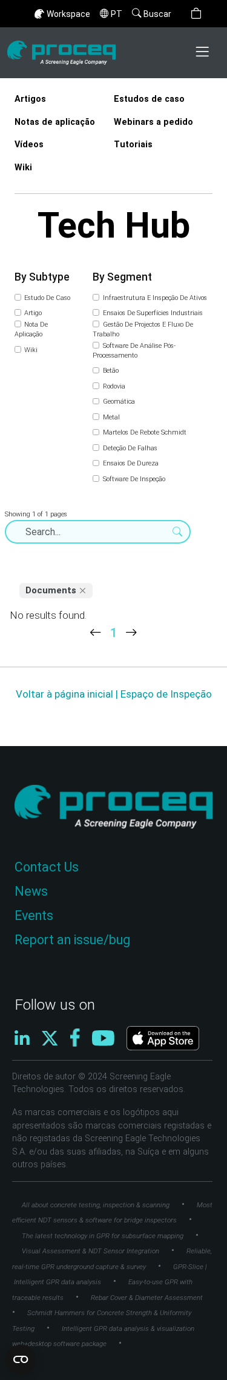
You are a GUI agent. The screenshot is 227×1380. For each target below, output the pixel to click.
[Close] (83, 591)
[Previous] (96, 632)
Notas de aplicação (55, 122)
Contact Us (47, 867)
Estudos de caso (149, 99)
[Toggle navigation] (203, 52)
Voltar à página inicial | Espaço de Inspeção (114, 694)
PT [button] (116, 14)
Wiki (23, 167)
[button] (196, 13)
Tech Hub (114, 225)
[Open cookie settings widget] (20, 1359)
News (31, 891)
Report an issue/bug (72, 939)
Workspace (68, 14)
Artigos (30, 99)
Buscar (157, 14)
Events (34, 915)
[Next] (131, 632)
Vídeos (29, 144)
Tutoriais (133, 144)
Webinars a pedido (153, 122)
